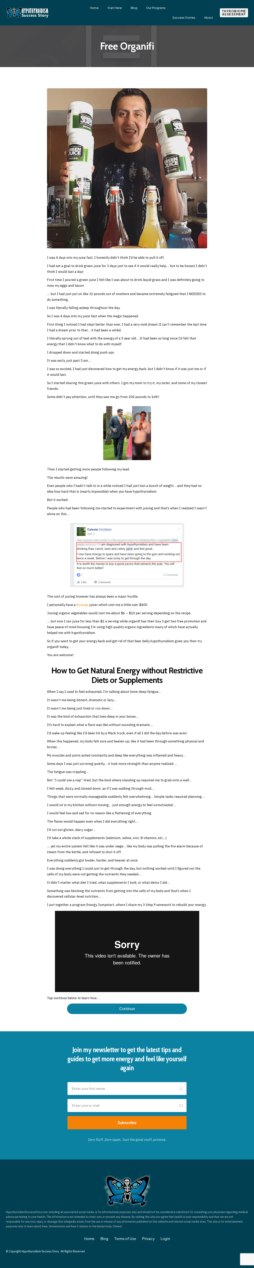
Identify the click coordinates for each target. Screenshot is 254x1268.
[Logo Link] (28, 12)
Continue (127, 1009)
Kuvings (82, 605)
